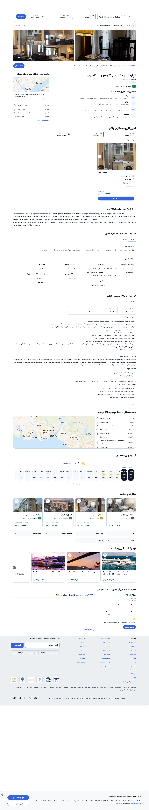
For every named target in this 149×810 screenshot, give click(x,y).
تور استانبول (133, 690)
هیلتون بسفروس (66, 515)
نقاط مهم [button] (88, 66)
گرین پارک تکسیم (67, 533)
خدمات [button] (133, 638)
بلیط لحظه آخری (34, 687)
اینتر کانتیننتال (99, 533)
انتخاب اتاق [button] (121, 66)
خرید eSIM (133, 674)
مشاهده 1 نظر (88, 629)
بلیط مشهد (103, 687)
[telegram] (19, 698)
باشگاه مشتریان (106, 658)
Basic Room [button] (102, 173)
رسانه (83, 666)
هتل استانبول (95, 687)
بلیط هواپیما (132, 642)
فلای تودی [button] (82, 638)
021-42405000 (44, 653)
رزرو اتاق (116, 198)
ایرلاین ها (126, 687)
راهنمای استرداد (106, 642)
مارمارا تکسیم (99, 540)
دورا (133, 533)
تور (135, 662)
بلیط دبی (110, 687)
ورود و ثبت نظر (129, 627)
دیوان (132, 540)
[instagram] (30, 698)
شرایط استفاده (136, 803)
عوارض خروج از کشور (105, 662)
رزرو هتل (127, 26)
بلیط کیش (66, 687)
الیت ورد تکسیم (98, 515)
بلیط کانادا (51, 687)
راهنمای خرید (107, 646)
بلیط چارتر (133, 687)
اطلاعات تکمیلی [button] (105, 638)
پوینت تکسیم (37, 533)
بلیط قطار (133, 650)
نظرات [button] (74, 66)
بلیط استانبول (118, 687)
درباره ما (83, 642)
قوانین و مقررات (106, 650)
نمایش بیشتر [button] (132, 404)
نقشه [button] (46, 99)
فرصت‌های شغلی (81, 650)
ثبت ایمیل (17, 645)
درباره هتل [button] (113, 66)
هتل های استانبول (116, 26)
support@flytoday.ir (20, 653)
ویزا (135, 658)
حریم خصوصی (41, 801)
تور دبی (19, 687)
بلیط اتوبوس (132, 654)
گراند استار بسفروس (127, 515)
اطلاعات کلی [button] (131, 66)
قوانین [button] (96, 66)
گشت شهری (133, 666)
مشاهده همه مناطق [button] (43, 120)
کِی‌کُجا (134, 678)
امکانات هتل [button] (103, 66)
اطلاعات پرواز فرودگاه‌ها (129, 682)
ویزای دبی (25, 687)
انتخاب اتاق (19, 66)
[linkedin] (25, 698)
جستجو (21, 16)
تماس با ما (82, 646)
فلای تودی (54, 698)
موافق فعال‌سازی (18, 798)
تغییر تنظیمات (18, 804)
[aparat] (14, 698)
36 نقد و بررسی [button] (120, 86)
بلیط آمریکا (43, 687)
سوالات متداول (106, 654)
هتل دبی (87, 687)
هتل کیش (73, 687)
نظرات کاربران (89, 595)
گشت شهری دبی (124, 690)
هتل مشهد (80, 687)
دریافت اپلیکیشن (80, 662)
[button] (28, 25)
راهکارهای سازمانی (106, 666)
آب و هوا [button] (80, 66)
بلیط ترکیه (58, 687)
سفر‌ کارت (82, 658)
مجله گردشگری (81, 654)
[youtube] (35, 698)
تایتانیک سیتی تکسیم (33, 515)
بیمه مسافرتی (132, 670)
